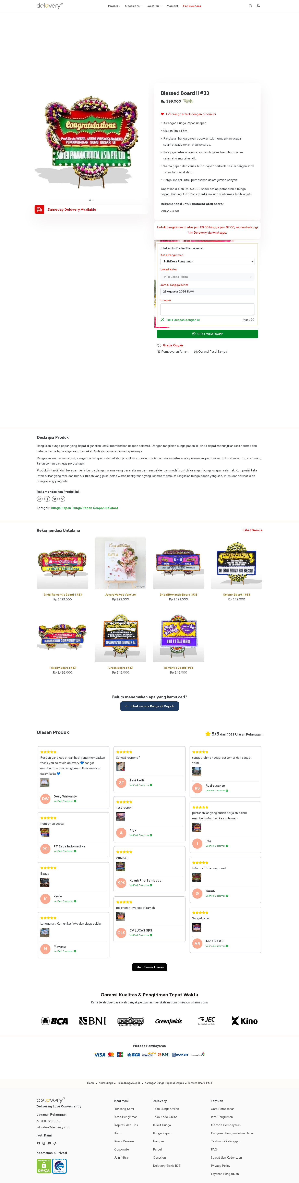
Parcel (157, 1149)
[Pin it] (62, 499)
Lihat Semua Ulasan (150, 967)
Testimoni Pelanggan (225, 1141)
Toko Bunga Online (166, 1109)
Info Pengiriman (222, 1117)
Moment (172, 6)
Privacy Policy (220, 1166)
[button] (90, 200)
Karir (117, 1133)
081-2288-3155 (51, 1121)
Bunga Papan (61, 508)
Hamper (158, 1141)
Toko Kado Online (165, 1117)
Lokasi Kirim (168, 269)
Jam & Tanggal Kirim (174, 285)
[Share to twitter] (47, 499)
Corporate (121, 1149)
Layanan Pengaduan (225, 1174)
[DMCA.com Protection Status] (44, 1166)
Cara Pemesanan (223, 1109)
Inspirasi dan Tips (126, 1125)
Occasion (159, 1157)
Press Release (124, 1141)
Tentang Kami (124, 1109)
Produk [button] (113, 6)
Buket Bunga (162, 1125)
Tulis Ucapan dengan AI (182, 320)
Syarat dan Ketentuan (226, 1157)
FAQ (214, 1149)
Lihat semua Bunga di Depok (152, 706)
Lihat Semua (252, 530)
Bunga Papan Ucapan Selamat (95, 508)
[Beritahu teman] (40, 499)
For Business (192, 6)
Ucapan (165, 300)
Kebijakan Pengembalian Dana (232, 1133)
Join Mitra (121, 1157)
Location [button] (153, 6)
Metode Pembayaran (226, 1125)
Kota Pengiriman (171, 255)
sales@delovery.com (55, 1127)
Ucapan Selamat (170, 210)
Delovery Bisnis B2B (167, 1166)
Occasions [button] (132, 6)
